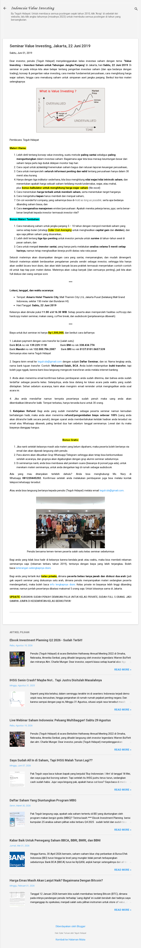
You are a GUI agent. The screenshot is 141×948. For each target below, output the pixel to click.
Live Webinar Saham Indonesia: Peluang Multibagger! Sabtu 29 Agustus (60, 720)
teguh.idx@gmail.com (50, 361)
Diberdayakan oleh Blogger (70, 926)
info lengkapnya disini (62, 584)
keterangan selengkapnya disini (33, 568)
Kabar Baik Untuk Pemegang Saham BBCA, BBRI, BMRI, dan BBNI (55, 840)
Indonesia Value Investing (32, 8)
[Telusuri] (136, 9)
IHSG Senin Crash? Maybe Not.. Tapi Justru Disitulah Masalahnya (56, 680)
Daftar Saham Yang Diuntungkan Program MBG (43, 800)
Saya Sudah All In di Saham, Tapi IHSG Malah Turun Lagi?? (51, 760)
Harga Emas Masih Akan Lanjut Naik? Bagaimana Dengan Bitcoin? (56, 880)
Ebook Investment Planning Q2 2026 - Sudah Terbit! (46, 640)
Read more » (122, 669)
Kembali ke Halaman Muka (70, 939)
